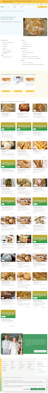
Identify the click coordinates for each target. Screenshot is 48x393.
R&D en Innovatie (30, 369)
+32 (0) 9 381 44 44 (40, 372)
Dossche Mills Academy (13, 368)
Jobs (33, 4)
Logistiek (20, 363)
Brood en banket (5, 365)
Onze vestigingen (22, 365)
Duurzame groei (30, 361)
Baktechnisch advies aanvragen (40, 351)
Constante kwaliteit (29, 367)
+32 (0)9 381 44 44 (17, 4)
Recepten (37, 4)
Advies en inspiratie (12, 362)
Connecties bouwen (21, 368)
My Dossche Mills (43, 6)
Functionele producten (4, 368)
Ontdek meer (6, 91)
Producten (4, 361)
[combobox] (42, 4)
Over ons (28, 4)
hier (11, 2)
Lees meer (12, 119)
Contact (23, 4)
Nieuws (12, 365)
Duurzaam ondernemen (29, 364)
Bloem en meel (5, 363)
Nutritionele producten (4, 370)
